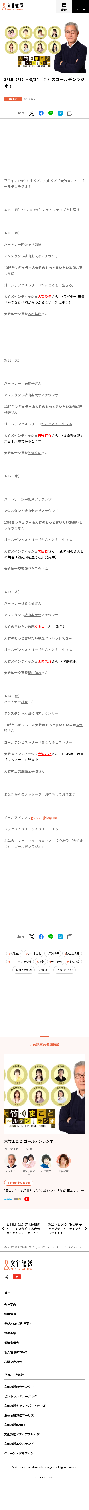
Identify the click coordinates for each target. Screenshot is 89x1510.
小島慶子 (44, 970)
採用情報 (10, 1314)
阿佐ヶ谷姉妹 (24, 970)
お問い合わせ (13, 1361)
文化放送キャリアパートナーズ (25, 1406)
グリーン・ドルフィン (19, 1453)
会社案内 (10, 1304)
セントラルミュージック (20, 1396)
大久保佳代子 (65, 970)
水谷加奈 (15, 953)
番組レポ (13, 98)
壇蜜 (41, 962)
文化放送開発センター (19, 1387)
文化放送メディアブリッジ (22, 1434)
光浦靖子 (53, 953)
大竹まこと (34, 953)
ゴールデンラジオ (20, 962)
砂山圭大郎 (72, 953)
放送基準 (10, 1333)
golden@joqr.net (45, 817)
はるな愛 (74, 962)
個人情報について (16, 1352)
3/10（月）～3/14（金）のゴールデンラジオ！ (59, 1247)
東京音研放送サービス (19, 1415)
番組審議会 (11, 1342)
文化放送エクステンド (19, 1444)
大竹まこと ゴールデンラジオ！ (30, 1141)
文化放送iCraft (14, 1425)
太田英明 (56, 962)
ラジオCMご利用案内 (18, 1323)
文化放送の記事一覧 (21, 1247)
